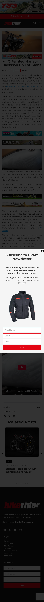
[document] (22, 301)
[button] (42, 251)
